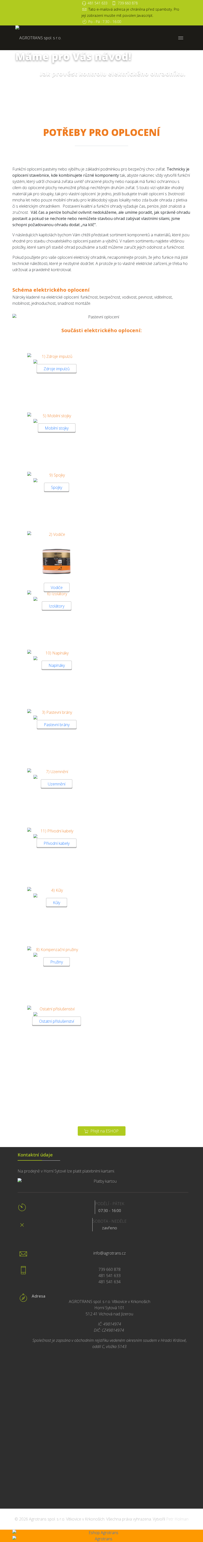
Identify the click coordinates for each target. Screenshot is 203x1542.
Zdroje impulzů (57, 368)
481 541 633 (97, 3)
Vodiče (57, 587)
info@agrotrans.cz (109, 1253)
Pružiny (56, 962)
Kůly (56, 902)
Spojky (56, 487)
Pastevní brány (57, 724)
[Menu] (181, 37)
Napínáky (57, 665)
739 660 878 (128, 3)
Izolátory (56, 606)
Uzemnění (56, 784)
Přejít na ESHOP (104, 1131)
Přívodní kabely (57, 843)
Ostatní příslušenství (56, 1021)
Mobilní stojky (57, 428)
